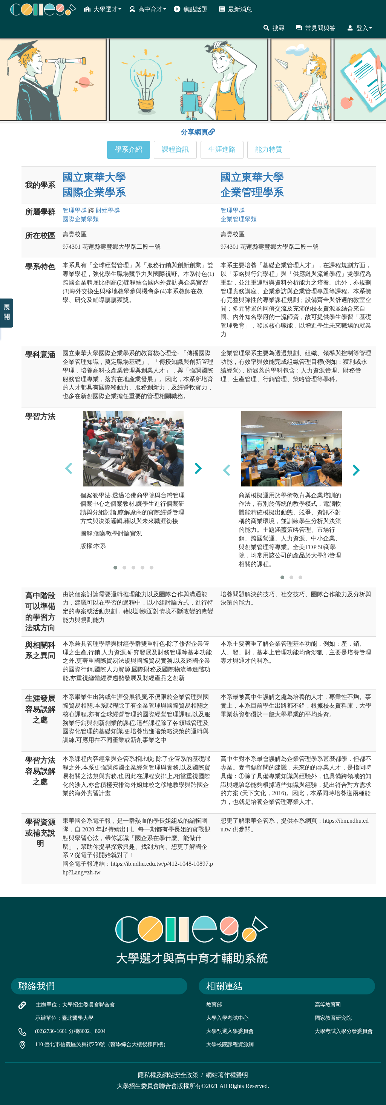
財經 (108, 210)
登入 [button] (362, 28)
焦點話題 (195, 9)
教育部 (214, 1005)
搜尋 (279, 28)
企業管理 (239, 219)
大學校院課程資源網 (230, 1044)
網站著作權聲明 (227, 1075)
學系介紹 (128, 149)
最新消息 (240, 9)
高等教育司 (328, 1005)
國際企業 (81, 219)
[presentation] (68, 468)
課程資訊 (175, 149)
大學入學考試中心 (227, 1018)
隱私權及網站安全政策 (168, 1075)
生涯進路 (222, 149)
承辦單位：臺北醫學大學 (64, 1018)
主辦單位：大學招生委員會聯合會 (75, 1005)
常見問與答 (320, 28)
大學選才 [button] (105, 9)
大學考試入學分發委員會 (344, 1031)
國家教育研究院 (333, 1018)
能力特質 (268, 149)
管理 (75, 210)
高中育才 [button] (150, 9)
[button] (115, 567)
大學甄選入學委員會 (230, 1031)
